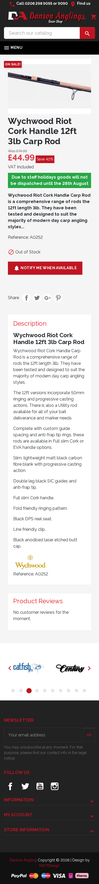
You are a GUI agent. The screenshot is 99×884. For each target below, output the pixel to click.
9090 (63, 3)
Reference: (18, 237)
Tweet (37, 298)
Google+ (47, 298)
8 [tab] (69, 691)
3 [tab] (29, 691)
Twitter (25, 786)
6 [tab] (53, 691)
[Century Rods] (70, 668)
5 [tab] (45, 691)
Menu (12, 48)
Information (19, 799)
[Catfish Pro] (28, 668)
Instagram (54, 786)
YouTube (40, 786)
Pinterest (58, 298)
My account (18, 814)
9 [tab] (77, 691)
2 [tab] (22, 691)
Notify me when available (45, 268)
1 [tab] (14, 691)
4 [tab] (37, 691)
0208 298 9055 (38, 3)
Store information (26, 829)
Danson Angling (24, 860)
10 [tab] (85, 691)
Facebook (10, 786)
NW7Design (49, 866)
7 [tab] (61, 691)
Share (26, 298)
